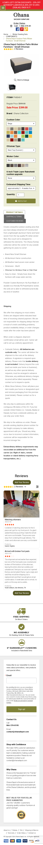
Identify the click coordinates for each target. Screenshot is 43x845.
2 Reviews (18, 49)
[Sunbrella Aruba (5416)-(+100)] (26, 132)
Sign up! (21, 709)
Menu (3, 8)
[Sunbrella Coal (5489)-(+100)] (23, 128)
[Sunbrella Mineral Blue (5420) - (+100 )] (11, 136)
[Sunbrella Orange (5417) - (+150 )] (15, 136)
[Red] (26, 128)
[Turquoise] (19, 132)
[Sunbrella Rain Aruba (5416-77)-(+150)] (23, 139)
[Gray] (11, 128)
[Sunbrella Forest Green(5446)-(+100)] (26, 136)
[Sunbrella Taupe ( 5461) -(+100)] (19, 128)
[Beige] (8, 128)
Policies (14, 830)
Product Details (14, 212)
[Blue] (30, 128)
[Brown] (15, 132)
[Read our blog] (26, 29)
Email (8, 675)
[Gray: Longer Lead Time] (15, 165)
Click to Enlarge (23, 80)
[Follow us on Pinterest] (22, 29)
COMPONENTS (11, 36)
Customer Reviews (14, 221)
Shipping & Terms (14, 217)
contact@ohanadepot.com (17, 732)
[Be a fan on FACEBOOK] (17, 29)
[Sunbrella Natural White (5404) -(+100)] (19, 136)
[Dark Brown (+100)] (11, 165)
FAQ (21, 830)
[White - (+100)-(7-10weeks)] (26, 165)
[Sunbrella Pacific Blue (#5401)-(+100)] (30, 132)
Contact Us (32, 833)
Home (6, 34)
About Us (7, 830)
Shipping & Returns (31, 830)
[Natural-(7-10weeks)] (23, 165)
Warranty (11, 833)
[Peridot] (8, 132)
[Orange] (11, 132)
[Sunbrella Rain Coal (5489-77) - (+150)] (19, 139)
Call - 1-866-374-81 (22, 26)
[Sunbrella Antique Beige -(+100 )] (15, 128)
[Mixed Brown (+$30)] (19, 165)
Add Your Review (22, 482)
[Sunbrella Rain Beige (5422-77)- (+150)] (8, 139)
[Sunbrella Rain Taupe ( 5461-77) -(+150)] (15, 139)
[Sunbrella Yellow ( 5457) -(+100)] (30, 136)
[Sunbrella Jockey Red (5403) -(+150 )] (23, 132)
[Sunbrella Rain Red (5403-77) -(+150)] (11, 139)
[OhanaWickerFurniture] (21, 16)
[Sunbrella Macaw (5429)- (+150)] (23, 136)
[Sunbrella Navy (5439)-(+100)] (8, 136)
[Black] (8, 165)
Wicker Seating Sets (20, 34)
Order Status (19, 23)
